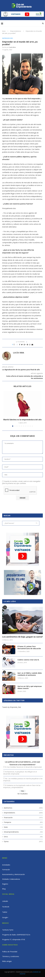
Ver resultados (22, 794)
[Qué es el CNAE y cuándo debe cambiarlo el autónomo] (8, 676)
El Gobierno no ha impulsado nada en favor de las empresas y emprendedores (21, 786)
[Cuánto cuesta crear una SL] (8, 663)
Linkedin (5, 901)
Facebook (5, 907)
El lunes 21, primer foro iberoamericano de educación (29, 647)
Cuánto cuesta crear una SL (28, 660)
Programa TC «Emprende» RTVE (13, 939)
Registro (5, 884)
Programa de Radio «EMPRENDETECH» (16, 935)
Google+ (5, 917)
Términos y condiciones (10, 956)
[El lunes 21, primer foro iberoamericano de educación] (8, 649)
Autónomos (23, 808)
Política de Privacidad (9, 952)
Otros (23, 837)
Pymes (23, 841)
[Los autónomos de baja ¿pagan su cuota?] (22, 620)
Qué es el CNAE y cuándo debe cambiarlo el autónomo (29, 674)
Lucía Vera (12, 47)
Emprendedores (15, 31)
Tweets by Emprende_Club (11, 707)
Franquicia (23, 822)
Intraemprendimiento (23, 832)
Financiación (23, 817)
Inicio (4, 31)
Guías (23, 827)
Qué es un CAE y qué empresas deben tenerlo (29, 687)
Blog (3, 889)
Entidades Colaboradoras (11, 879)
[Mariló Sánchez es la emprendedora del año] (22, 404)
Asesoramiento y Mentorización (13, 874)
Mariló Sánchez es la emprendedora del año (22, 419)
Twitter (4, 912)
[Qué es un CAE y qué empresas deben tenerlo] (8, 689)
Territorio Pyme (7, 930)
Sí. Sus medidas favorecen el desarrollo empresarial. (23, 767)
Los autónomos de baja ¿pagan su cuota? (22, 636)
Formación (6, 870)
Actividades (6, 865)
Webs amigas (7, 961)
